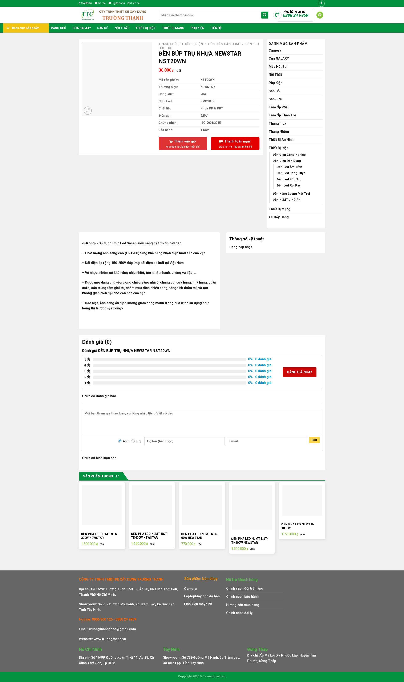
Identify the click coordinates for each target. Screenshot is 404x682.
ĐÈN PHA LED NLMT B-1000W (297, 526)
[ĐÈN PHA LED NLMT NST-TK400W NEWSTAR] (152, 505)
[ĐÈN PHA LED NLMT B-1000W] (302, 500)
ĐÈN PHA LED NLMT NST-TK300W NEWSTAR (249, 541)
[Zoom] (88, 111)
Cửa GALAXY (82, 28)
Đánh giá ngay (299, 372)
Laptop (189, 596)
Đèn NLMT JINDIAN (286, 200)
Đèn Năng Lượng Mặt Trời (291, 194)
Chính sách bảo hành (242, 597)
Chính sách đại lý (239, 613)
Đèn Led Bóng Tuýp (291, 173)
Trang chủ (57, 28)
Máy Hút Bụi (278, 67)
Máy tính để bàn (207, 596)
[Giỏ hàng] (319, 15)
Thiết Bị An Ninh (281, 140)
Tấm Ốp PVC (278, 107)
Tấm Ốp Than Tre (282, 115)
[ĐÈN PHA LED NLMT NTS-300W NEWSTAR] (102, 505)
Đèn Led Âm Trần (289, 167)
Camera (275, 50)
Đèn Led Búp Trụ (289, 179)
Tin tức (101, 3)
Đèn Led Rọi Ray (288, 185)
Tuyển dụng (118, 3)
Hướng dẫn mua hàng (242, 605)
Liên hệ (135, 3)
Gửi (314, 440)
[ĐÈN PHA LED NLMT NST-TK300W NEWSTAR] (252, 507)
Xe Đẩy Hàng (279, 217)
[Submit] (264, 15)
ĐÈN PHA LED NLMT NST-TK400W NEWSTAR (149, 536)
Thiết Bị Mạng (173, 28)
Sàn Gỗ (102, 28)
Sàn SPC (275, 99)
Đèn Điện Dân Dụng (224, 44)
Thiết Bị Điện (145, 28)
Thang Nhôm (279, 132)
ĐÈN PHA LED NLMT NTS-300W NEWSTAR (99, 536)
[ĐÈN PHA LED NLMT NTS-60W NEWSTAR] (202, 505)
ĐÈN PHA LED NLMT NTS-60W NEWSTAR (199, 536)
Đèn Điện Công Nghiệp (289, 155)
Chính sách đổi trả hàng (244, 588)
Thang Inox (277, 123)
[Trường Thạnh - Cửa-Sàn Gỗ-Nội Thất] (116, 15)
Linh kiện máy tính (198, 604)
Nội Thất (122, 28)
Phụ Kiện (197, 28)
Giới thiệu (86, 3)
